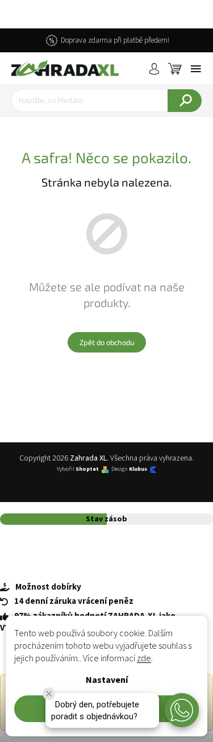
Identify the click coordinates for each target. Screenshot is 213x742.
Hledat (185, 100)
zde (144, 658)
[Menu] (196, 69)
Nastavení (107, 680)
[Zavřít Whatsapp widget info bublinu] (49, 693)
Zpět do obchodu (107, 342)
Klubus (138, 469)
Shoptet (87, 469)
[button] (182, 710)
